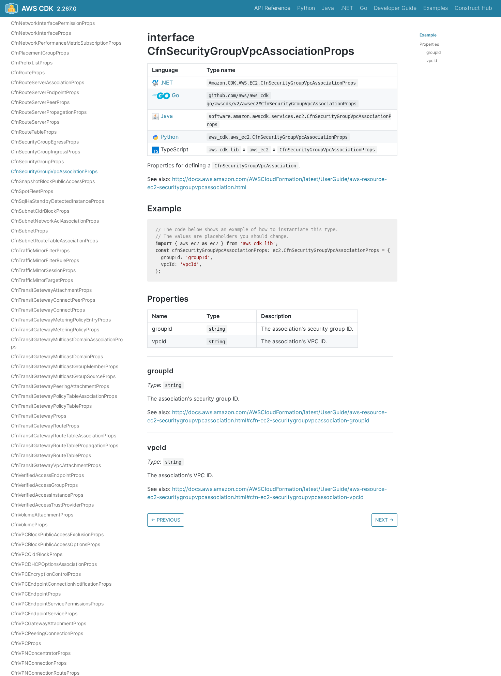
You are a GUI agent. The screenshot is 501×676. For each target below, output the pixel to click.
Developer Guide (395, 7)
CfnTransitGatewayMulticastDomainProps (57, 357)
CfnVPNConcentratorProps (41, 653)
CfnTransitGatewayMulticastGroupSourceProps (63, 376)
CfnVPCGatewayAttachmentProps (48, 624)
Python (306, 7)
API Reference (272, 7)
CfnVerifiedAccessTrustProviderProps (52, 505)
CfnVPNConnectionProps (38, 663)
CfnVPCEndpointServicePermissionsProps (57, 604)
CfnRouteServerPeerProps (40, 102)
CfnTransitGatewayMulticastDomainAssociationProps (67, 343)
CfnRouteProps (28, 73)
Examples (435, 7)
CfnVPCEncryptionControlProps (46, 574)
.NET (347, 7)
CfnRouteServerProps (35, 122)
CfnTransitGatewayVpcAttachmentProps (56, 465)
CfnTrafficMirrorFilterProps (40, 251)
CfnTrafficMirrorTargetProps (42, 280)
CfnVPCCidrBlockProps (36, 554)
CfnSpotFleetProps (32, 191)
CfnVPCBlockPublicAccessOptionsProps (55, 544)
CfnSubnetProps (29, 231)
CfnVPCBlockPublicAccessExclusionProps (57, 535)
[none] (143, 37)
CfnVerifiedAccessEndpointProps (47, 475)
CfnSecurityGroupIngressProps (45, 152)
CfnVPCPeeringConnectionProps (47, 633)
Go (363, 7)
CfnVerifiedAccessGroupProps (44, 485)
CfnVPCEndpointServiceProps (44, 614)
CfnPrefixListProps (31, 63)
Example (428, 34)
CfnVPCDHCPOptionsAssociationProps (54, 564)
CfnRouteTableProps (34, 132)
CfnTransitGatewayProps (38, 416)
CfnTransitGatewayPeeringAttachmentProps (60, 386)
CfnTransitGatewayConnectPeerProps (53, 300)
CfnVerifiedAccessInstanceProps (47, 495)
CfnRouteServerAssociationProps (47, 83)
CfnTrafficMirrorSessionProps (43, 270)
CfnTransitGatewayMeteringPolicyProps (55, 330)
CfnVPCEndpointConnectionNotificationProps (61, 584)
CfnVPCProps (26, 643)
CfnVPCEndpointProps (36, 594)
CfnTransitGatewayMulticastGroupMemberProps (64, 367)
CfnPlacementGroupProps (40, 53)
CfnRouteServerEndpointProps (45, 92)
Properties (429, 44)
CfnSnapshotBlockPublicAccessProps (53, 181)
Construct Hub (473, 7)
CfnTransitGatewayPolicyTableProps (51, 406)
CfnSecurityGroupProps (37, 162)
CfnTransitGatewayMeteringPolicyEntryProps (61, 320)
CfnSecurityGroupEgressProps (45, 142)
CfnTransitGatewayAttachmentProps (51, 290)
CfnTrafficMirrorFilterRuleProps (45, 261)
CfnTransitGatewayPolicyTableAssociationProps (64, 396)
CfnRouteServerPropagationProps (49, 112)
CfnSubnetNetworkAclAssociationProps (55, 221)
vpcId (431, 60)
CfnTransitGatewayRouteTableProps (51, 456)
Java (328, 7)
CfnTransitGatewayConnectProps (48, 310)
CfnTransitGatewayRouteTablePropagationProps (64, 446)
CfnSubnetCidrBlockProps (40, 211)
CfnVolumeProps (29, 525)
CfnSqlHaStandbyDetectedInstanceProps (57, 201)
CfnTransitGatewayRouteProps (45, 426)
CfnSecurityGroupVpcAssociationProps (54, 172)
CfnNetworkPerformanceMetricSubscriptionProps (66, 43)
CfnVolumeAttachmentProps (42, 515)
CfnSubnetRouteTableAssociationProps (54, 241)
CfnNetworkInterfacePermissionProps (53, 23)
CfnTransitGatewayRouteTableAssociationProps (63, 436)
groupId (433, 52)
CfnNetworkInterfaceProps (41, 33)
